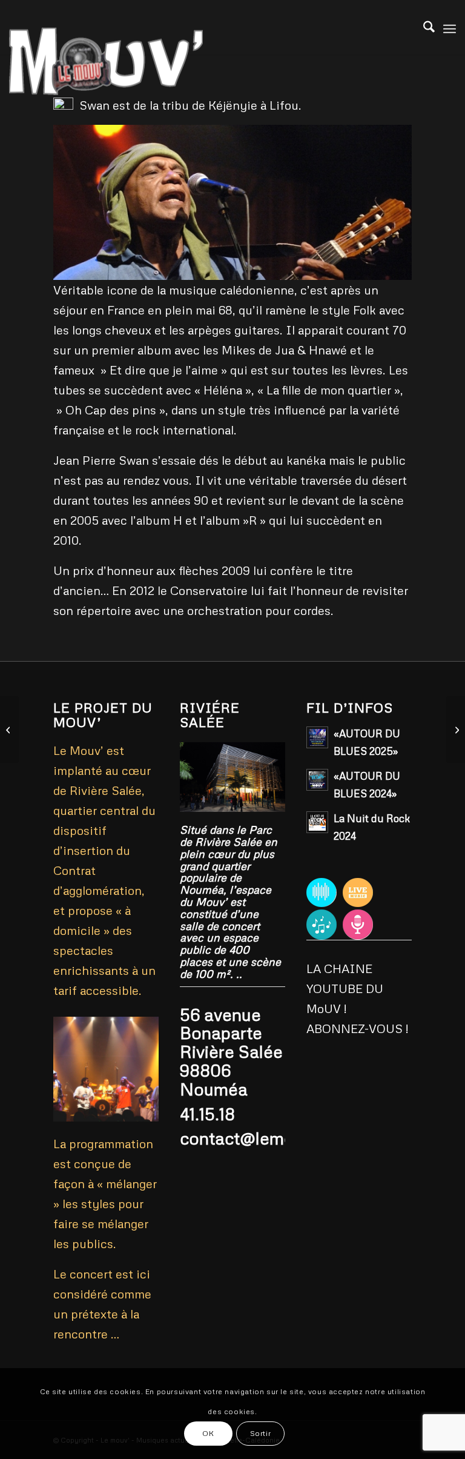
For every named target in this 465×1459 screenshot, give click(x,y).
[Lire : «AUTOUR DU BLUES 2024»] (317, 780)
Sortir (260, 1433)
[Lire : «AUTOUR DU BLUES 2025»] (317, 737)
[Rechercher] (423, 27)
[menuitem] (423, 27)
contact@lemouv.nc (257, 1138)
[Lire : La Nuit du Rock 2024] (317, 822)
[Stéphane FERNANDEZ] (9, 729)
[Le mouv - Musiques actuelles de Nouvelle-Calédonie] (106, 87)
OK (208, 1433)
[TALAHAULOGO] (455, 729)
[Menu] (449, 27)
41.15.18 (207, 1113)
